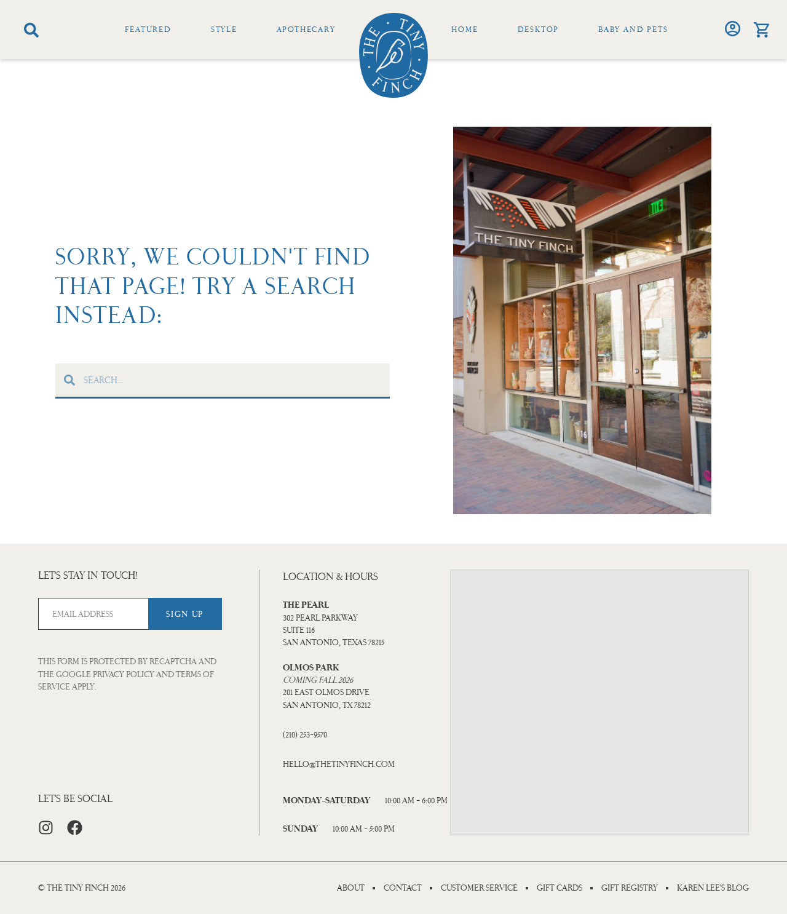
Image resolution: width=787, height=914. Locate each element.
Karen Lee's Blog (713, 888)
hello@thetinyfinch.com (339, 764)
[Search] (31, 30)
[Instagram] (45, 827)
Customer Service (479, 888)
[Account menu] (732, 28)
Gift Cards (559, 888)
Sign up (185, 614)
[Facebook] (74, 827)
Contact (403, 888)
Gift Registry (629, 888)
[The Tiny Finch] (393, 55)
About (351, 888)
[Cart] (761, 30)
